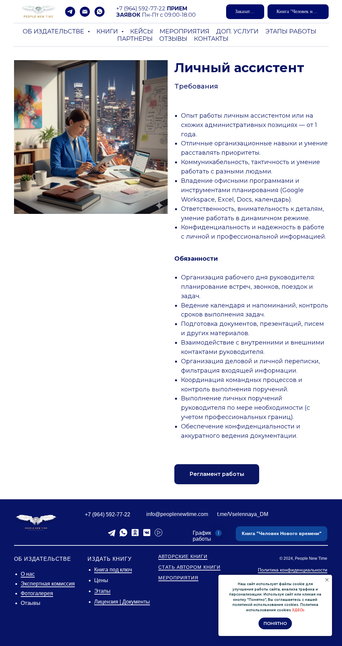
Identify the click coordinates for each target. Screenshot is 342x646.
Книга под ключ (113, 569)
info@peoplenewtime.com (177, 514)
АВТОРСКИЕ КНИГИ (182, 556)
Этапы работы (290, 31)
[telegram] (70, 12)
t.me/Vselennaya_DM (242, 514)
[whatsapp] (100, 12)
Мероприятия (184, 31)
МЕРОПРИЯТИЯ (178, 577)
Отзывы (173, 38)
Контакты (211, 38)
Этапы (102, 591)
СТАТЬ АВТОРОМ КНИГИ (189, 567)
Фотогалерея (37, 593)
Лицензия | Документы (122, 602)
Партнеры (135, 38)
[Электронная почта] (85, 12)
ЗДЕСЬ (298, 610)
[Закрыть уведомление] (327, 579)
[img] (36, 522)
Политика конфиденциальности (292, 569)
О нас (28, 574)
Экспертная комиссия (48, 584)
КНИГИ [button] (108, 31)
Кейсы (141, 31)
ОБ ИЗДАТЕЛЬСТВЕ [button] (54, 31)
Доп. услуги (237, 31)
